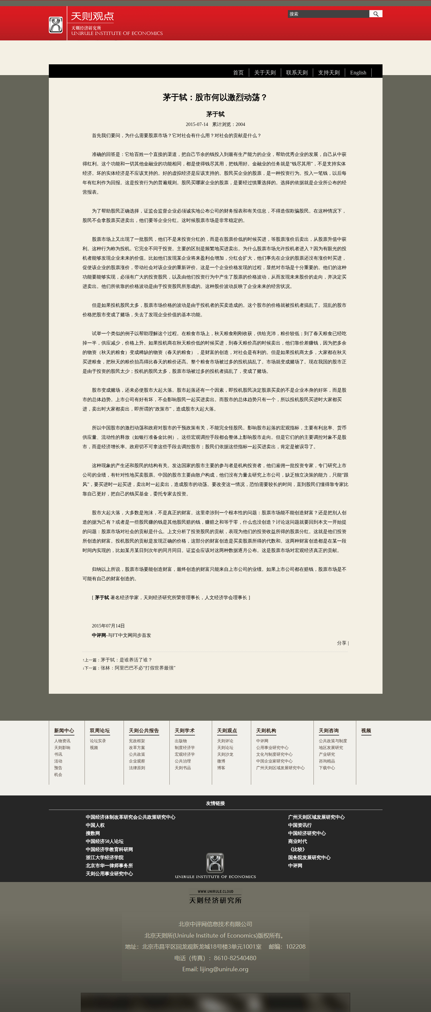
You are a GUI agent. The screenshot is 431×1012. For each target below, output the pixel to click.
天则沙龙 (225, 754)
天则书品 (183, 767)
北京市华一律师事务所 (109, 865)
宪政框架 (137, 741)
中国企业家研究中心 (274, 761)
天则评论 (225, 741)
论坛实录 (98, 741)
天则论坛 (225, 747)
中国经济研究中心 (307, 833)
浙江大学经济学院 (105, 857)
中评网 (262, 741)
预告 (58, 767)
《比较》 (297, 849)
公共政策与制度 (333, 741)
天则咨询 (329, 730)
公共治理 (183, 761)
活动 (58, 761)
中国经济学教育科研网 (109, 849)
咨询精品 (327, 761)
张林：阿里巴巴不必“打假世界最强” (138, 668)
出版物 (181, 741)
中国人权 (95, 825)
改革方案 (137, 747)
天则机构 (266, 730)
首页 (238, 72)
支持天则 (329, 72)
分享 (341, 643)
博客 (221, 767)
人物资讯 (62, 741)
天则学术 (185, 730)
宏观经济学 (185, 754)
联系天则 (297, 72)
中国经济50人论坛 (105, 841)
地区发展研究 (331, 747)
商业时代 (297, 841)
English (358, 72)
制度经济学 (185, 747)
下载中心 (327, 767)
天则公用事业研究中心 (109, 873)
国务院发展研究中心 (309, 857)
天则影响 (62, 747)
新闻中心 (64, 730)
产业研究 (327, 754)
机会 (58, 774)
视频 (94, 747)
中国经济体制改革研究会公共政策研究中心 (130, 817)
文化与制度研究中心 (274, 754)
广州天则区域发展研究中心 (280, 767)
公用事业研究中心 (272, 747)
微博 (221, 761)
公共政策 (137, 754)
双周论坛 (100, 730)
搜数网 (93, 833)
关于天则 (265, 72)
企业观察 (137, 761)
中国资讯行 (300, 825)
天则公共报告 (144, 730)
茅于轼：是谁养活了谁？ (127, 659)
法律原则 (137, 767)
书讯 (58, 754)
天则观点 (227, 730)
